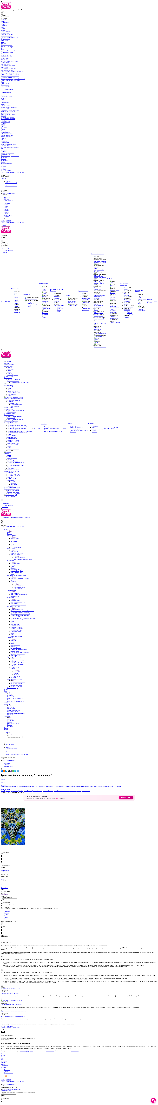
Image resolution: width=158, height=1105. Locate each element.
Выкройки (10, 695)
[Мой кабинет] (1, 502)
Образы (3, 1059)
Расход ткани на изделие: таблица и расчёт (13, 1016)
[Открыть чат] (153, 1100)
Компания (10, 719)
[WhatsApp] (13, 771)
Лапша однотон (52, 791)
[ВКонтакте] (2, 771)
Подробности (4, 894)
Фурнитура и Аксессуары (18, 659)
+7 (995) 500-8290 (6, 170)
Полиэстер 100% (5, 870)
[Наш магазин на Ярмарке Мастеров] (6, 1076)
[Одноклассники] (4, 771)
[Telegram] (18, 771)
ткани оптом (75, 1051)
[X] (9, 771)
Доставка (6, 918)
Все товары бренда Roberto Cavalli (10, 1027)
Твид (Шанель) (15, 593)
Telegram (6, 199)
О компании (4, 1053)
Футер (5, 791)
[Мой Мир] (6, 771)
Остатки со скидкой (115, 786)
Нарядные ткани (15, 563)
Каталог (9, 532)
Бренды (3, 1055)
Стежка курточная (19, 585)
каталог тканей (50, 1051)
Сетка (2, 791)
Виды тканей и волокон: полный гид (11, 1004)
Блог (2, 1058)
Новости (3, 1062)
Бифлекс (19, 791)
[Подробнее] (1, 998)
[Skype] (15, 771)
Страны (3, 1056)
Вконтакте (7, 197)
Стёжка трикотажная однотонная (66, 791)
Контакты (3, 1067)
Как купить (10, 707)
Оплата (6, 917)
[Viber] (11, 771)
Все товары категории (7, 1026)
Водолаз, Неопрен (26, 791)
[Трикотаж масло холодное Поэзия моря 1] (13, 845)
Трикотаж (13, 640)
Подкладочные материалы (18, 682)
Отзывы (6, 914)
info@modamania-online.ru (9, 193)
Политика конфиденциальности (11, 1089)
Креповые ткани (15, 600)
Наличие (6, 913)
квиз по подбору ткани (26, 1051)
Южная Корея (4, 888)
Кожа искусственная (19, 557)
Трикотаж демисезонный (83, 791)
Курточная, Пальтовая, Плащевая (20, 578)
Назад (10, 531)
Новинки (3, 786)
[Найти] (2, 13)
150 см (2, 879)
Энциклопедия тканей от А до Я (10, 993)
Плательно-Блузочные (17, 609)
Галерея (3, 1064)
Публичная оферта (6, 1090)
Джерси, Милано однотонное (40, 791)
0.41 (2, 883)
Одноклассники (8, 200)
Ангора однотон (12, 791)
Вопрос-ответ (4, 1065)
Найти (2, 1095)
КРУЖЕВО (17, 671)
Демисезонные (15, 538)
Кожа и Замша (15, 551)
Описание (7, 911)
